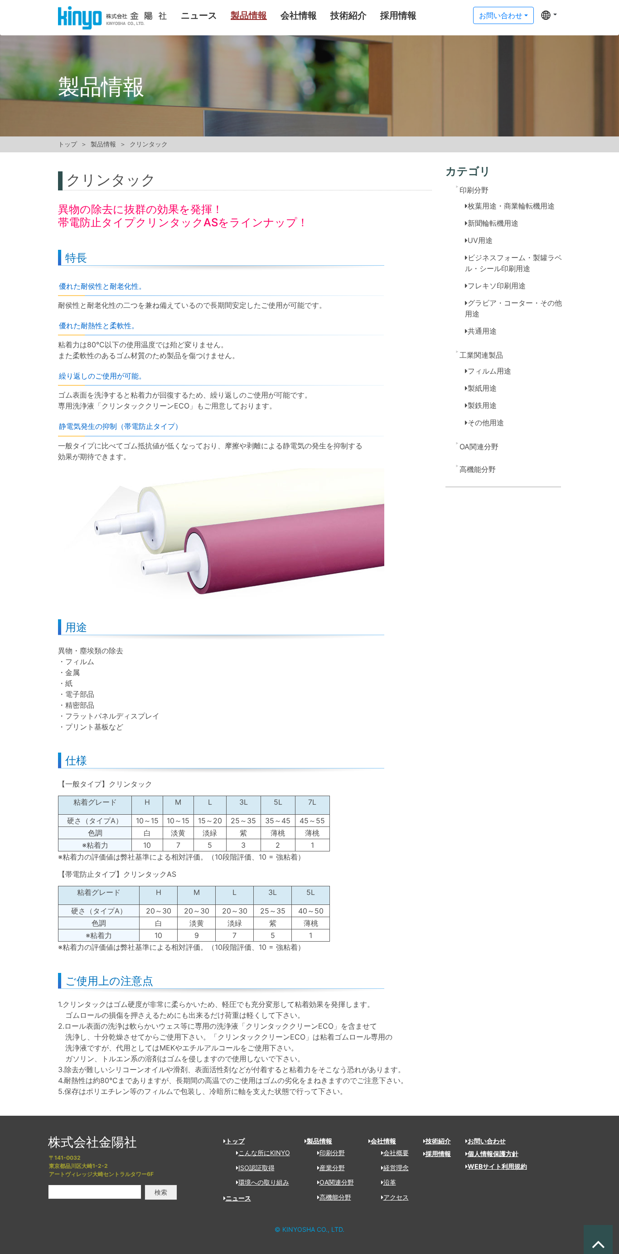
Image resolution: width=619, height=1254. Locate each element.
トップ (67, 144)
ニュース (199, 15)
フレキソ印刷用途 (497, 285)
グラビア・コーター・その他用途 (513, 308)
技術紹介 (348, 15)
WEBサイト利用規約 (497, 1166)
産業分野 (332, 1167)
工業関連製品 (481, 355)
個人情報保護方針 (493, 1153)
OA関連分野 (478, 446)
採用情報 (398, 15)
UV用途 (480, 240)
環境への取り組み (263, 1182)
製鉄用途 (482, 405)
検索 (161, 1192)
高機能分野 (477, 469)
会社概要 (396, 1153)
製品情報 (249, 15)
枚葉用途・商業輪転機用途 (511, 205)
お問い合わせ (500, 15)
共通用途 (482, 330)
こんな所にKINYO (264, 1153)
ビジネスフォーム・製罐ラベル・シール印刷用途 (513, 263)
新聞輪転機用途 (493, 223)
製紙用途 (482, 388)
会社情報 (298, 15)
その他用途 (486, 422)
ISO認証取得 (256, 1167)
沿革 (389, 1182)
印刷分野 (473, 189)
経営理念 (396, 1167)
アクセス (396, 1197)
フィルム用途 (489, 370)
